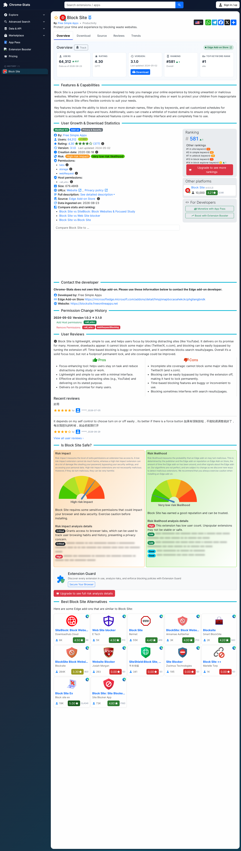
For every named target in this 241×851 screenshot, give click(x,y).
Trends (136, 35)
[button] (228, 4)
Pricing (13, 56)
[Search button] (179, 5)
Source (102, 35)
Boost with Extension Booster (211, 215)
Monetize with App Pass (211, 208)
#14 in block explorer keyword (203, 162)
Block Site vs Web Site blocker (79, 215)
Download (84, 35)
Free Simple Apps (68, 23)
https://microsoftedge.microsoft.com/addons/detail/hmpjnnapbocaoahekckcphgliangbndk (145, 299)
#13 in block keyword (199, 159)
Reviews (119, 35)
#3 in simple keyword (199, 152)
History (13, 66)
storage (63, 169)
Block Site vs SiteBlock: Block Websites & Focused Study (97, 211)
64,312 (72, 139)
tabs (61, 164)
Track (82, 47)
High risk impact (78, 156)
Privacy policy (94, 190)
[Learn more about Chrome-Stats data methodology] (98, 198)
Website (72, 190)
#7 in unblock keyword (200, 155)
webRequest (66, 173)
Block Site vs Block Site (75, 220)
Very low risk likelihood (107, 156)
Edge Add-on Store (217, 47)
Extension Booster (20, 49)
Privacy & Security (92, 129)
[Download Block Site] (145, 65)
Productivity (90, 23)
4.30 (84, 143)
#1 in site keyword (198, 149)
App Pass (14, 42)
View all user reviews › (69, 438)
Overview (63, 35)
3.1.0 (73, 148)
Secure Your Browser (82, 584)
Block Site (198, 187)
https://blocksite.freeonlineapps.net (94, 303)
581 (196, 139)
